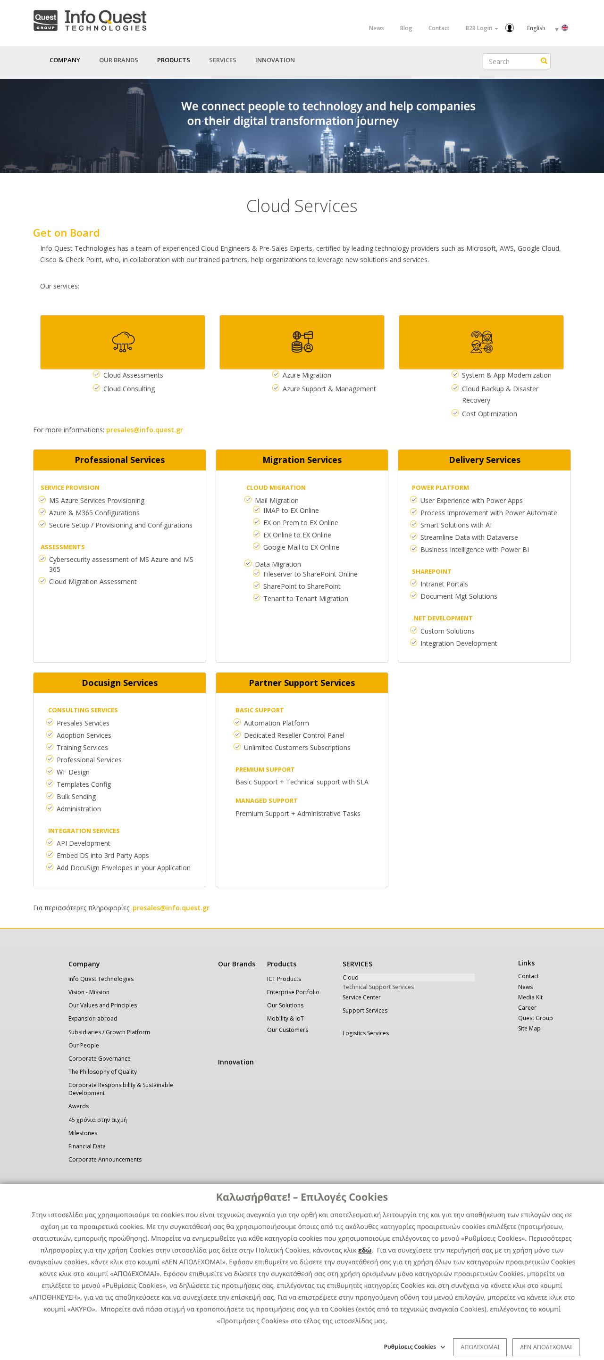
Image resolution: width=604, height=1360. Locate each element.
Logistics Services (366, 1033)
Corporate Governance (99, 1059)
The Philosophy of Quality (102, 1072)
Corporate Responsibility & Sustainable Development (120, 1089)
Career (527, 1008)
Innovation (275, 60)
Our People (83, 1045)
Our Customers (287, 1030)
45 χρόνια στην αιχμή (97, 1120)
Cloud (351, 977)
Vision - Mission (88, 992)
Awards (78, 1106)
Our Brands (118, 60)
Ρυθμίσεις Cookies (410, 1347)
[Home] (89, 19)
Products (281, 963)
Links (526, 962)
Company (84, 963)
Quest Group (535, 1018)
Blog (406, 28)
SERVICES (357, 963)
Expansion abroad (92, 1018)
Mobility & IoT (285, 1018)
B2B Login (480, 28)
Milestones (82, 1133)
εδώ (365, 1250)
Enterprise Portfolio (293, 992)
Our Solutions (285, 1005)
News (376, 28)
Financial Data (87, 1146)
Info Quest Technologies (101, 979)
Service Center (362, 997)
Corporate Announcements (105, 1159)
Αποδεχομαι (480, 1347)
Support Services (365, 1010)
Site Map (529, 1028)
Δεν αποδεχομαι (546, 1347)
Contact (439, 28)
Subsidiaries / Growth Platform (109, 1032)
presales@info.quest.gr (144, 429)
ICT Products (284, 979)
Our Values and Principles (102, 1005)
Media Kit (530, 997)
